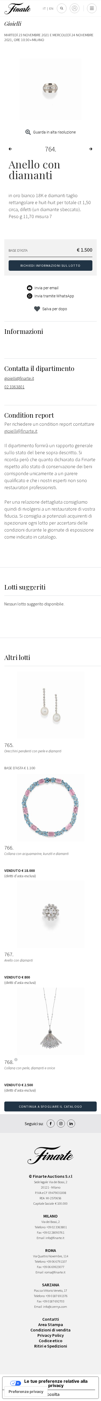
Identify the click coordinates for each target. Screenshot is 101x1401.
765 (8, 745)
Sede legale (41, 1182)
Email (40, 1238)
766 (8, 847)
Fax (39, 1232)
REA (42, 1198)
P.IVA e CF (41, 1193)
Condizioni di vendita (50, 1330)
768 (8, 1062)
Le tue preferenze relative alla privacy (56, 1383)
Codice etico (50, 1340)
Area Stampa (50, 1324)
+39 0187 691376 (57, 1296)
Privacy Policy (50, 1335)
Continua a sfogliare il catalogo (50, 1106)
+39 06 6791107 (57, 1261)
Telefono (40, 1227)
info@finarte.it (55, 1238)
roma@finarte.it (54, 1272)
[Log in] (74, 8)
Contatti (50, 1319)
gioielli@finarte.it (19, 378)
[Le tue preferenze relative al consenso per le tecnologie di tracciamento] (26, 1391)
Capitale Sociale (43, 1203)
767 (8, 954)
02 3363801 (14, 386)
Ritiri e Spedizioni (50, 1346)
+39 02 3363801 (57, 1227)
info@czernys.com (55, 1307)
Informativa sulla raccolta (33, 1394)
